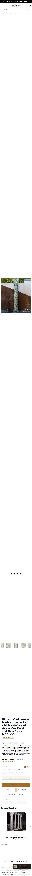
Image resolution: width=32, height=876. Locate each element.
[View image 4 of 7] (16, 645)
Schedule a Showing (17, 794)
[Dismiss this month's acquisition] (30, 865)
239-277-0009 (22, 802)
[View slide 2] (13, 573)
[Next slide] (29, 295)
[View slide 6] (19, 573)
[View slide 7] (20, 573)
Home (2, 13)
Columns (17, 13)
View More (4, 844)
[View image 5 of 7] (23, 645)
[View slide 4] (16, 573)
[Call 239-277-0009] (26, 5)
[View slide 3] (14, 573)
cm (28, 766)
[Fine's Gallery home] (16, 5)
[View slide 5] (17, 573)
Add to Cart (16, 785)
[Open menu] (3, 5)
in (25, 766)
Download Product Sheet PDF (17, 799)
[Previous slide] (3, 295)
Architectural (10, 13)
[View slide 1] (11, 573)
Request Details (24, 790)
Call (9, 789)
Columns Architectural (16, 835)
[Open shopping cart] (29, 5)
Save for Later (16, 797)
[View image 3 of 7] (8, 645)
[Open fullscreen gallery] (16, 295)
